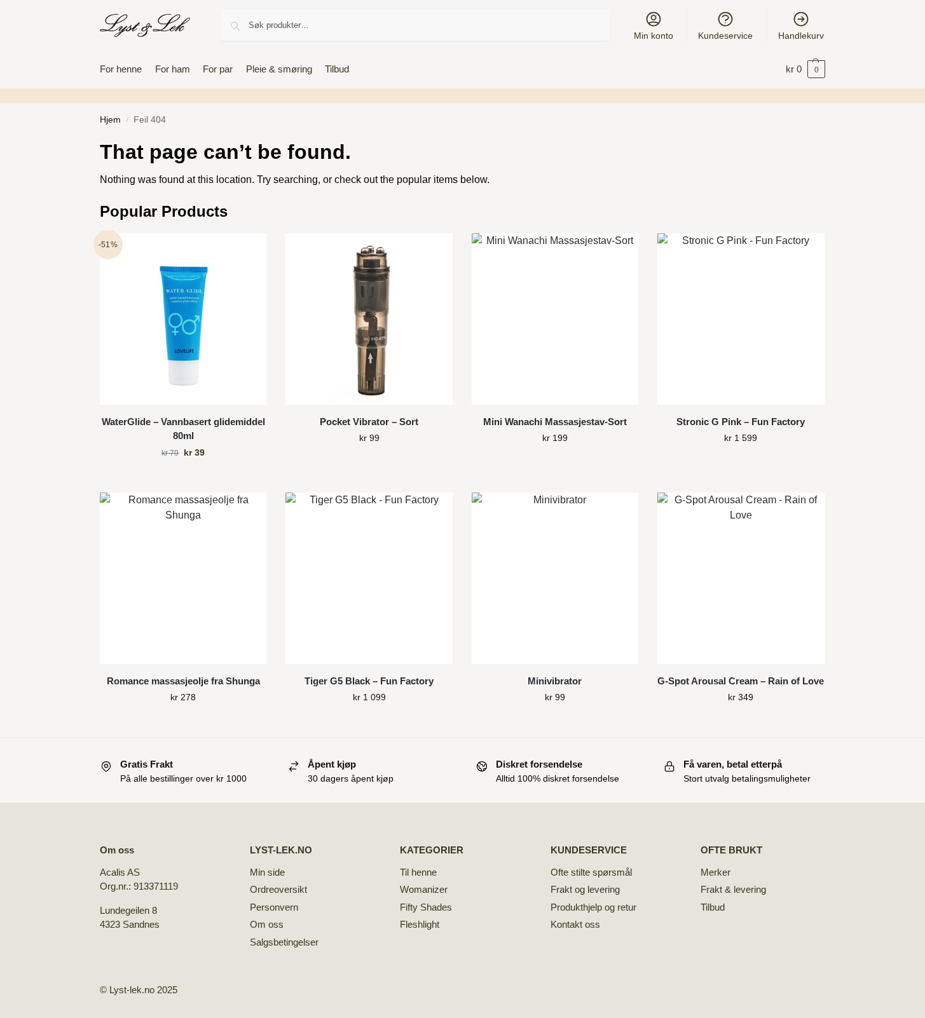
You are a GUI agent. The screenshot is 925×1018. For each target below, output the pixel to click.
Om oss (267, 924)
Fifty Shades (426, 907)
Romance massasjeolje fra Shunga (183, 680)
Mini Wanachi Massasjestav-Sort (555, 421)
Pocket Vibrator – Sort (369, 421)
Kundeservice (725, 36)
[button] (805, 69)
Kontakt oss (575, 924)
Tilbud (713, 907)
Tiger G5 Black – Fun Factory (369, 680)
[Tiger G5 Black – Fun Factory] (368, 578)
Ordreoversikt (278, 889)
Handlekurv (801, 36)
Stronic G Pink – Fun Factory (740, 421)
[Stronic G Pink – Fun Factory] (740, 319)
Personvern (274, 907)
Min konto (653, 36)
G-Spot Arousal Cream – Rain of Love (740, 680)
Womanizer (424, 889)
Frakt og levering (585, 889)
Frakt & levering (733, 889)
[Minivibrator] (555, 578)
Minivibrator (555, 680)
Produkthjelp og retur (593, 907)
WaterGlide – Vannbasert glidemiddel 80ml (183, 429)
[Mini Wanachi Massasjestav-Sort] (555, 319)
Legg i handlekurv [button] (183, 480)
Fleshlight (419, 924)
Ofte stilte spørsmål (591, 872)
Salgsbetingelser (284, 942)
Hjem (110, 120)
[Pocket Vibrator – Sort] (368, 319)
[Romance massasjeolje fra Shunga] (183, 578)
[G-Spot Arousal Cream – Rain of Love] (740, 578)
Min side (267, 872)
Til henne (418, 872)
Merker (715, 872)
